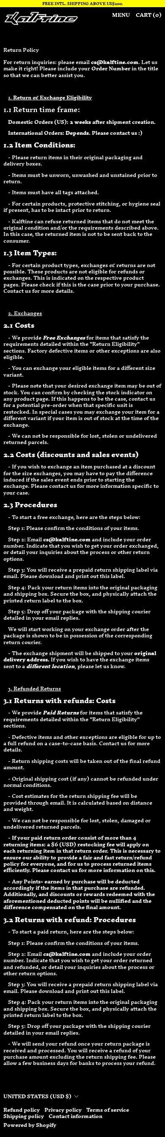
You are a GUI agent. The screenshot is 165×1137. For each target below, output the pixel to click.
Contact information (75, 1116)
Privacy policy (63, 1110)
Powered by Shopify (29, 1125)
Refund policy (21, 1110)
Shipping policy (23, 1116)
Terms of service (107, 1110)
